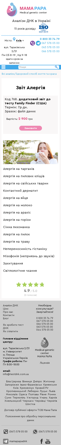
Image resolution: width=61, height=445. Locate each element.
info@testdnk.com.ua (16, 374)
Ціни (5, 308)
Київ (16, 388)
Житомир (49, 381)
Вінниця (27, 381)
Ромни (52, 394)
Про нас (8, 312)
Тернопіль (19, 397)
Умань (43, 397)
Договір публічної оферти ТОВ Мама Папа (30, 410)
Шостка (30, 404)
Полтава (33, 394)
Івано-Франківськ (31, 384)
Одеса (23, 394)
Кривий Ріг (41, 388)
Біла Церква (13, 381)
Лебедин (33, 391)
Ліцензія (45, 363)
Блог (6, 318)
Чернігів (52, 401)
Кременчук (27, 388)
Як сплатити (10, 331)
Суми (8, 397)
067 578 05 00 (50, 43)
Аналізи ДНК (10, 305)
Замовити (30, 128)
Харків (53, 397)
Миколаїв (12, 394)
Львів (52, 391)
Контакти (8, 315)
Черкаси (28, 401)
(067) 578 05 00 (18, 431)
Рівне (43, 394)
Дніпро (37, 381)
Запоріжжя (12, 384)
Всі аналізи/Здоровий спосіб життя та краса (29, 74)
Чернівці (40, 401)
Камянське (50, 384)
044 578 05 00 (44, 330)
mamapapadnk (18, 441)
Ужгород (32, 397)
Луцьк (43, 391)
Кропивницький (16, 391)
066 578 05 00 (51, 51)
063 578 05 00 (51, 47)
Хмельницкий (13, 401)
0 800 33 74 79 (50, 39)
